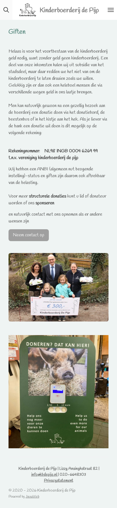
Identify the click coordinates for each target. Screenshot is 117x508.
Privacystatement (58, 480)
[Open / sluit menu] (111, 10)
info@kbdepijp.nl (44, 474)
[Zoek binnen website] (6, 10)
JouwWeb (32, 496)
